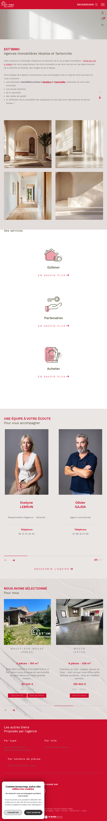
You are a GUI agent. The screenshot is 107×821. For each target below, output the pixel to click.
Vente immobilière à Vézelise (56, 747)
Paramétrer (13, 812)
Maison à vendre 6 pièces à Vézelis (22, 766)
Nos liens (65, 810)
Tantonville (59, 82)
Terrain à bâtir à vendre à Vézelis (17, 750)
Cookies (84, 810)
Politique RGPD (74, 810)
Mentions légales (48, 810)
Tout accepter (33, 812)
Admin (57, 810)
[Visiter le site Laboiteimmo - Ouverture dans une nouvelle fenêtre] (53, 815)
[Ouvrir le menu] (103, 4)
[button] (13, 560)
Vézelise (46, 82)
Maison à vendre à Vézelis (14, 747)
